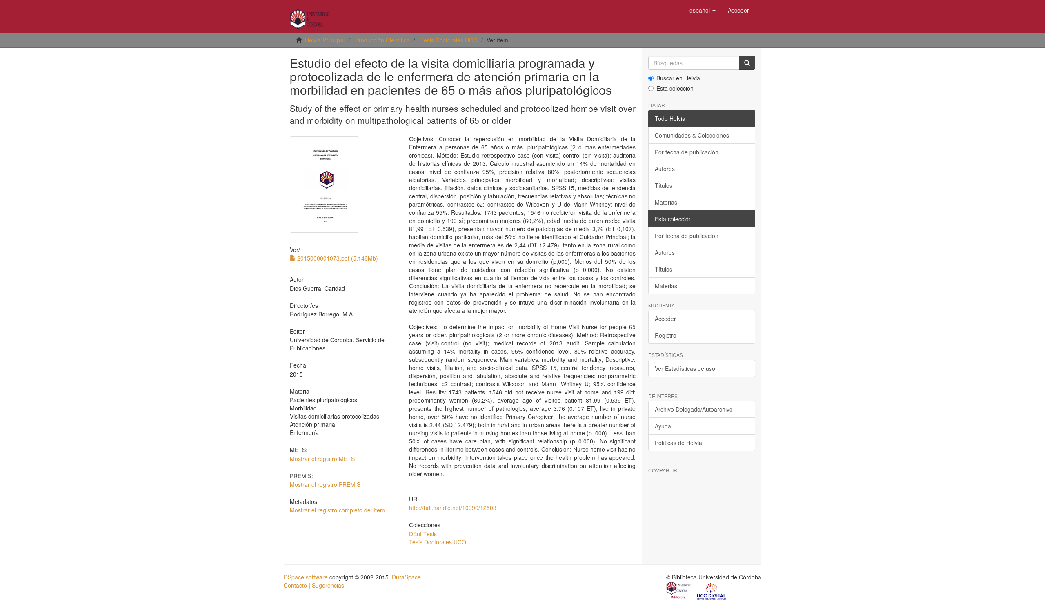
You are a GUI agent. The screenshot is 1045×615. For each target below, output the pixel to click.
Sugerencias (328, 585)
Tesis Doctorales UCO (449, 40)
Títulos (663, 185)
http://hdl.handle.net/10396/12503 (452, 508)
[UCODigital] (712, 591)
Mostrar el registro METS (322, 459)
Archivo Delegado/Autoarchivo (694, 409)
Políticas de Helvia (678, 443)
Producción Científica (382, 40)
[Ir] (747, 63)
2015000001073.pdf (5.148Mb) (337, 258)
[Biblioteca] (679, 591)
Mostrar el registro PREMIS (325, 484)
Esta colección (675, 88)
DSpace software (306, 577)
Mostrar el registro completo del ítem (337, 510)
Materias (666, 202)
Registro (665, 335)
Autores (665, 169)
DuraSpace (406, 577)
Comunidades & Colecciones (692, 135)
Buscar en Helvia (678, 78)
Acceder (665, 318)
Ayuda (663, 426)
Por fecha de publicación (686, 152)
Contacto (295, 585)
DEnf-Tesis (423, 534)
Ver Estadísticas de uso (685, 368)
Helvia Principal (325, 40)
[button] (702, 10)
